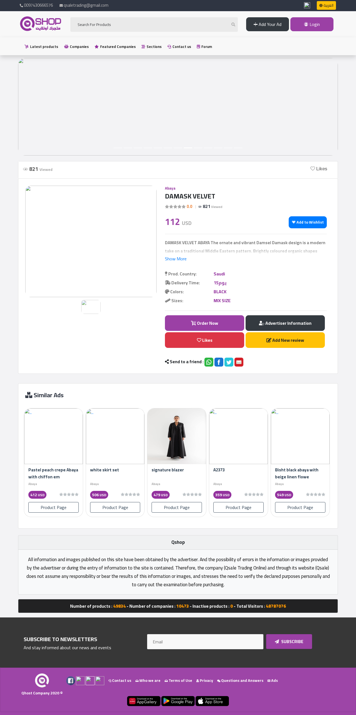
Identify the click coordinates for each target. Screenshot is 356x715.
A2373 (219, 470)
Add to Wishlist (310, 222)
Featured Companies (117, 46)
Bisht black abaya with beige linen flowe (296, 473)
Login (314, 24)
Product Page (53, 507)
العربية (328, 5)
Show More (176, 258)
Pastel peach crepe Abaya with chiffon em (53, 473)
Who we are (149, 680)
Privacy (206, 680)
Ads (274, 680)
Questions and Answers (241, 680)
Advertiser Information (288, 323)
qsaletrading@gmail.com (86, 5)
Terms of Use (180, 680)
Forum (206, 46)
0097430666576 (38, 5)
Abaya (170, 188)
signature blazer (168, 470)
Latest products (43, 46)
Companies (79, 46)
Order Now (207, 323)
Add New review (287, 340)
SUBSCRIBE (291, 642)
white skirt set (104, 470)
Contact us (181, 46)
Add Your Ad (269, 24)
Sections (154, 46)
